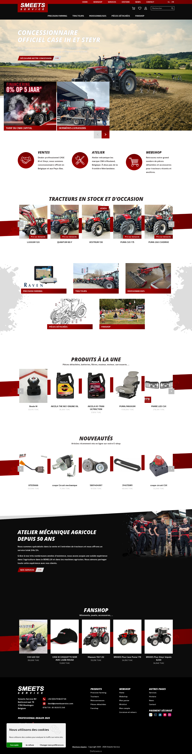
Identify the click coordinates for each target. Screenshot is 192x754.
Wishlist (123, 704)
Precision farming (57, 15)
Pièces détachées (121, 15)
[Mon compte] (145, 8)
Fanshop (139, 15)
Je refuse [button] (30, 745)
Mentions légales (79, 747)
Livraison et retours (128, 712)
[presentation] (21, 224)
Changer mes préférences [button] (52, 745)
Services (152, 692)
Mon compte (124, 708)
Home (121, 692)
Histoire (152, 696)
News (151, 700)
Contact (152, 704)
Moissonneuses (97, 15)
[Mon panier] (133, 8)
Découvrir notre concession (35, 58)
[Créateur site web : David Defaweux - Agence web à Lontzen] (96, 752)
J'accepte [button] (14, 745)
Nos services (27, 570)
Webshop (123, 696)
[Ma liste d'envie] (139, 8)
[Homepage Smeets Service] (33, 6)
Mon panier (124, 700)
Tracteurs (78, 15)
